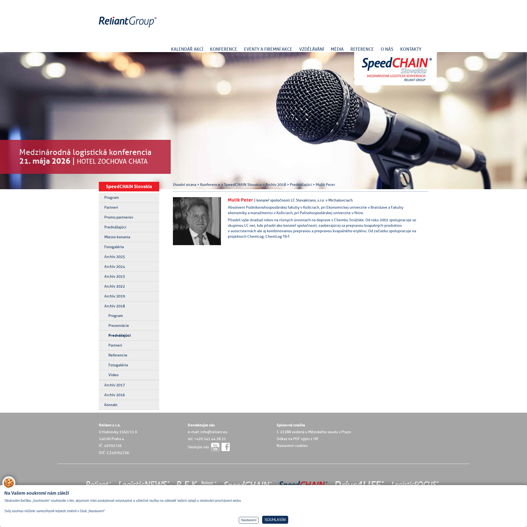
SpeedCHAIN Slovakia (129, 186)
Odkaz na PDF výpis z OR (297, 438)
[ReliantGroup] (128, 27)
